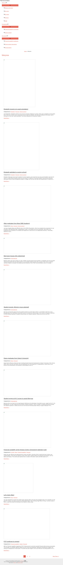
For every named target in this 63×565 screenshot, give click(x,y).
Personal (17, 111)
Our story (7, 11)
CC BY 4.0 (22, 560)
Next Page (56, 556)
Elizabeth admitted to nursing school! (15, 172)
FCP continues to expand (11, 541)
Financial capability (22, 452)
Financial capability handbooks (11, 41)
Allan (12, 226)
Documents (4, 35)
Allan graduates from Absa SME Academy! (17, 223)
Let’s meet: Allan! (9, 495)
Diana (12, 360)
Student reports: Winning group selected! (16, 307)
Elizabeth (13, 111)
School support (8, 32)
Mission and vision (9, 8)
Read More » (6, 118)
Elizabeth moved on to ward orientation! (16, 109)
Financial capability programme (11, 29)
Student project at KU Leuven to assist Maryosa (18, 398)
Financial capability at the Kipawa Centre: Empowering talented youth (25, 449)
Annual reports (8, 47)
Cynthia (12, 452)
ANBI (6, 21)
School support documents (11, 44)
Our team (7, 14)
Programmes (4, 24)
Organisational (14, 258)
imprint (15, 562)
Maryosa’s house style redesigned (14, 256)
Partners (7, 17)
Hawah (21, 544)
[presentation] (6, 2)
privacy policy (20, 562)
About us (4, 2)
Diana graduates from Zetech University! (16, 358)
